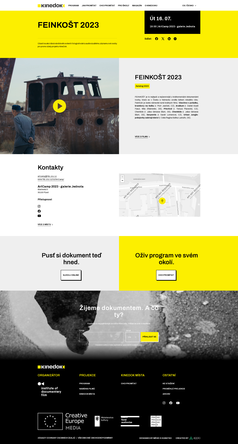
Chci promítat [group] (166, 275)
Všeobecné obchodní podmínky (95, 438)
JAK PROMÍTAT (89, 5)
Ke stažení (168, 383)
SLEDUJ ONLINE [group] (71, 275)
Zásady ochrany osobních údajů (56, 438)
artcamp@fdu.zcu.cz (47, 176)
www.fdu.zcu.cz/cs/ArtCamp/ (51, 179)
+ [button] (122, 176)
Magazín (137, 5)
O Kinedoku (151, 5)
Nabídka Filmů (87, 389)
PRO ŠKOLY (123, 5)
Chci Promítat (107, 5)
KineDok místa (87, 394)
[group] (101, 335)
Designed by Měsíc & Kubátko (155, 438)
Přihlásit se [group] (149, 337)
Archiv (166, 394)
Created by (182, 438)
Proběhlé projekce (174, 389)
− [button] (122, 180)
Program (73, 5)
